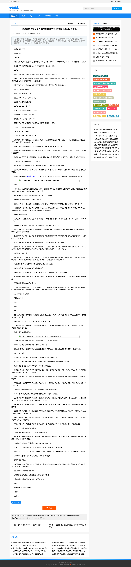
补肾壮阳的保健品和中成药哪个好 (104, 83)
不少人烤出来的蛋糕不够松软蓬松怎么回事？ (108, 136)
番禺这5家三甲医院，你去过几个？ (105, 133)
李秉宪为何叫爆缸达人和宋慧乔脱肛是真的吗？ (109, 154)
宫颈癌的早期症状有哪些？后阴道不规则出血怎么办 (110, 148)
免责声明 (61, 562)
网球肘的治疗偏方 (99, 94)
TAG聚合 (119, 1)
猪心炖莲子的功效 (99, 101)
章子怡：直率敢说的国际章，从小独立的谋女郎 (28, 554)
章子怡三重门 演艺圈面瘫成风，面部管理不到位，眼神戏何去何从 (69, 551)
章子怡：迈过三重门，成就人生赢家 (29, 525)
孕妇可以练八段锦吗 (102, 57)
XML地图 (69, 562)
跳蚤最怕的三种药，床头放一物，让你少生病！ (111, 49)
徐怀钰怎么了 (112, 109)
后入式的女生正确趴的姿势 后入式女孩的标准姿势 (112, 41)
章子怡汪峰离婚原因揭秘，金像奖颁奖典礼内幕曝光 (29, 542)
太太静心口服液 (113, 116)
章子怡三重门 (31, 176)
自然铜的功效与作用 (100, 87)
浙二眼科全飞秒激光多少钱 (102, 90)
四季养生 (48, 16)
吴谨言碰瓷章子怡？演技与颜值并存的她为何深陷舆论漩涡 (69, 542)
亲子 (31, 16)
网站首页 (14, 16)
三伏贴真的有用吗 (99, 116)
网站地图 (113, 1)
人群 (38, 16)
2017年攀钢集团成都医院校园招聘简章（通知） (109, 145)
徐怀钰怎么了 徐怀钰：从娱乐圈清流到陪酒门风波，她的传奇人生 (69, 554)
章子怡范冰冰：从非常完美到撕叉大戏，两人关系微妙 (30, 548)
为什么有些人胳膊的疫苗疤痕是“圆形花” (107, 142)
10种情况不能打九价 (100, 76)
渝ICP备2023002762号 (79, 564)
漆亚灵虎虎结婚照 (99, 112)
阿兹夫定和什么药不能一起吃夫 (106, 37)
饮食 (56, 16)
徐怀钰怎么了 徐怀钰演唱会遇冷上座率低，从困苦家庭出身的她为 (30, 551)
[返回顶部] (127, 508)
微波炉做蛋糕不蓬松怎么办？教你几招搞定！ (108, 151)
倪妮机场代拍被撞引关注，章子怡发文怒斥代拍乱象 (68, 545)
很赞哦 (48, 508)
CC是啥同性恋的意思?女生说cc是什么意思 (109, 45)
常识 (23, 16)
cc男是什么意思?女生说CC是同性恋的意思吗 (110, 53)
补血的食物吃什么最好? (101, 79)
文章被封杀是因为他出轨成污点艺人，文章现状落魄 (112, 34)
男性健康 (84, 23)
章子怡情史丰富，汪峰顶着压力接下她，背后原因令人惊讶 (69, 548)
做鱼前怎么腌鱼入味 (100, 105)
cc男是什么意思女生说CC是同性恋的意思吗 (110, 60)
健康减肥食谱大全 (99, 109)
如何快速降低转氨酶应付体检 (103, 98)
